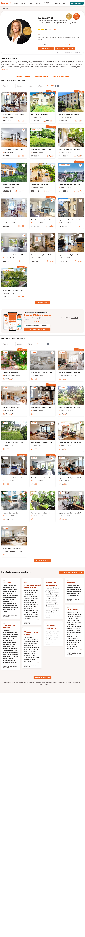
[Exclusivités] (57, 86)
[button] (14, 102)
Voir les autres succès (42, 560)
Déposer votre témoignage (72, 572)
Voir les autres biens (42, 302)
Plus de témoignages (42, 677)
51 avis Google (52, 29)
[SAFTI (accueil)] (5, 3)
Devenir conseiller (76, 3)
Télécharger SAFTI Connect (37, 329)
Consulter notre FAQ (43, 684)
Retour (5, 8)
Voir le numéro (47, 48)
